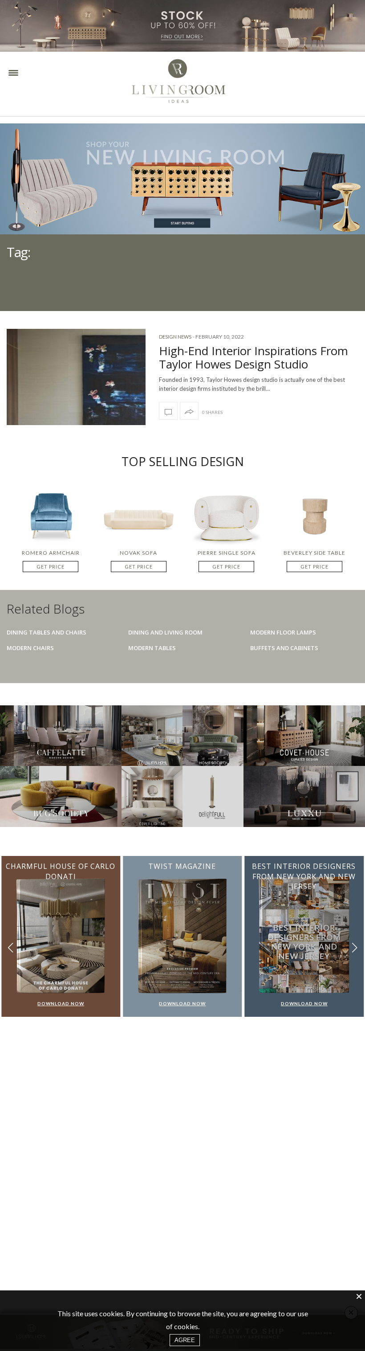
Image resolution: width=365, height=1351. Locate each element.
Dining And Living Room (165, 632)
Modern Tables (152, 648)
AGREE (184, 1340)
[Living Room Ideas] (197, 84)
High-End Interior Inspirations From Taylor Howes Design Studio (253, 357)
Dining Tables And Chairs (46, 632)
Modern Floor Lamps (283, 632)
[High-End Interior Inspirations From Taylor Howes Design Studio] (168, 411)
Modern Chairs (30, 648)
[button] (355, 948)
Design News (175, 337)
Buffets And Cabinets (284, 648)
